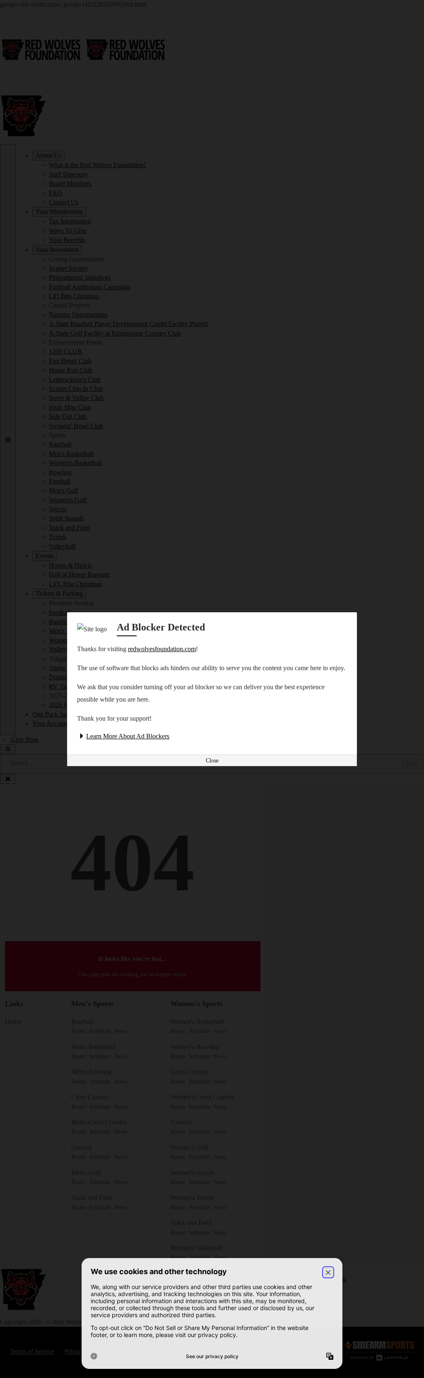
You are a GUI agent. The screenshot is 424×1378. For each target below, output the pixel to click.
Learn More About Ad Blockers (127, 736)
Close (212, 760)
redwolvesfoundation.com (162, 648)
